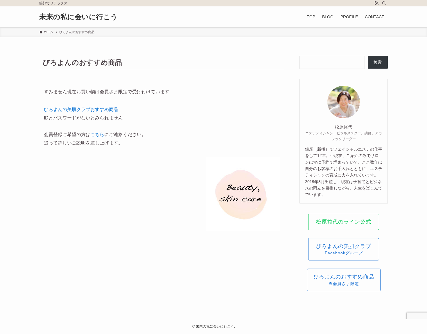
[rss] (376, 3)
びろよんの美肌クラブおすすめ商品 (81, 109)
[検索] (384, 3)
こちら (97, 134)
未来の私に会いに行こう (78, 16)
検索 (378, 62)
